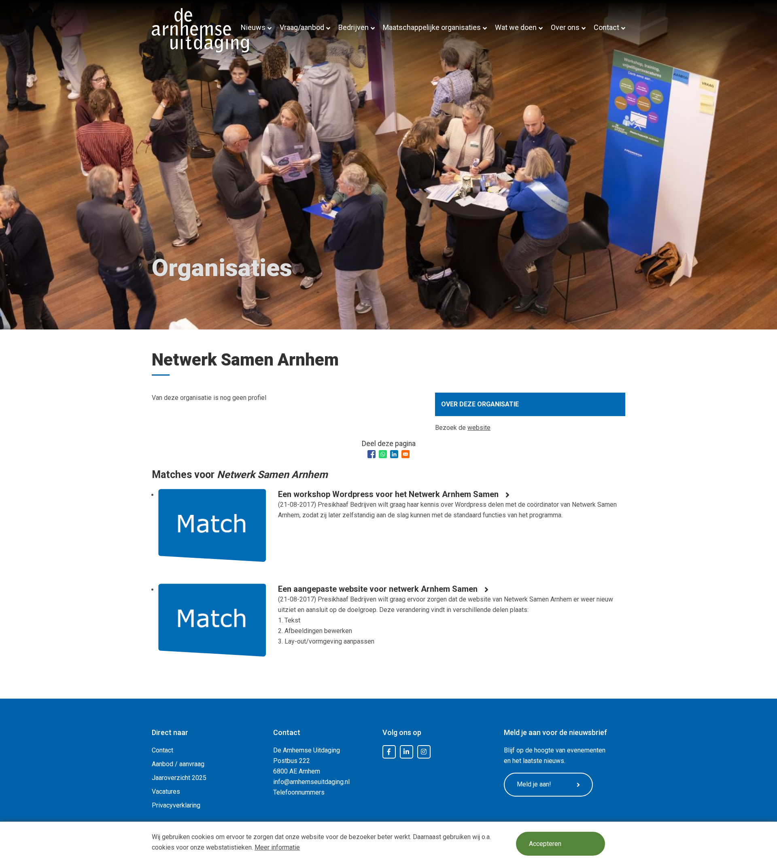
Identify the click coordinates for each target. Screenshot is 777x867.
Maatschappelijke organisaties (432, 27)
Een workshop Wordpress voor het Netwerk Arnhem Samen (388, 494)
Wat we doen (516, 27)
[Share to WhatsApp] (383, 454)
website (478, 427)
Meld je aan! (534, 784)
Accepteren (545, 844)
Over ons (565, 27)
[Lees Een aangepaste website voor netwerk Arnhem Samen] (212, 626)
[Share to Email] (405, 454)
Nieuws (253, 27)
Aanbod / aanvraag (178, 764)
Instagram (424, 752)
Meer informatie (277, 847)
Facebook (389, 752)
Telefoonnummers (299, 792)
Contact (606, 27)
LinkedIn (406, 752)
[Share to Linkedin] (394, 454)
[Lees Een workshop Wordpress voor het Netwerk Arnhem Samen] (212, 531)
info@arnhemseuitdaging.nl (311, 782)
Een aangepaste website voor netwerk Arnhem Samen (378, 589)
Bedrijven (353, 27)
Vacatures (166, 791)
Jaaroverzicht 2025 (179, 778)
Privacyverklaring (176, 805)
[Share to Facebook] (371, 454)
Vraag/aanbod (302, 27)
